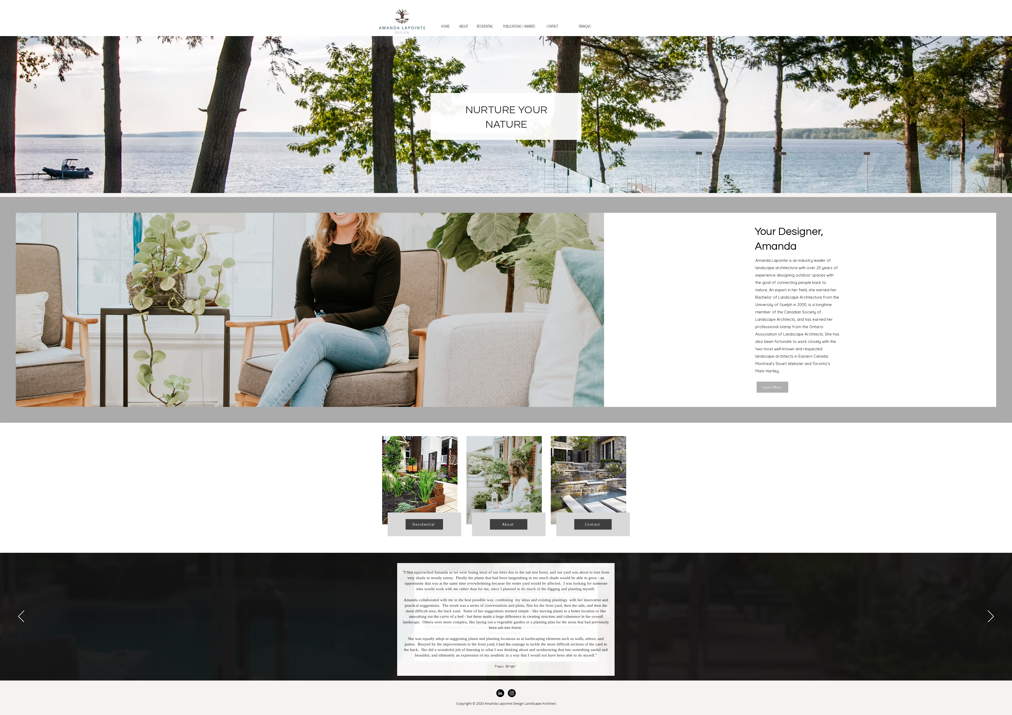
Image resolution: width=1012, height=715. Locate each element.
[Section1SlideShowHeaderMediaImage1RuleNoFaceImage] (496, 667)
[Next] (991, 616)
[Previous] (21, 616)
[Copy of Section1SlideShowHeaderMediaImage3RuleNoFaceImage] (516, 667)
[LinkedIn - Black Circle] (500, 693)
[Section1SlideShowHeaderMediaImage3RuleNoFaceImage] (509, 667)
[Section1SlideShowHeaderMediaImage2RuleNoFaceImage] (502, 667)
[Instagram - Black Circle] (512, 693)
